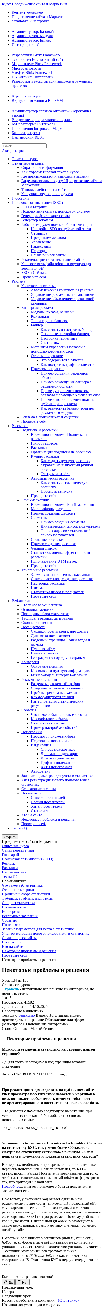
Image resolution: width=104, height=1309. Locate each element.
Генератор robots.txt (37, 220)
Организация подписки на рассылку (61, 452)
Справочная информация (42, 168)
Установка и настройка (31, 21)
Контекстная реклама (38, 286)
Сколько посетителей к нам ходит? (59, 631)
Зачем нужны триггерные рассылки (60, 574)
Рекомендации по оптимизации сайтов (53, 259)
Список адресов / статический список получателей (65, 533)
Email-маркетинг (35, 500)
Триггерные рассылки (39, 570)
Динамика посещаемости (52, 636)
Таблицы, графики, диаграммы (47, 618)
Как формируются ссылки (52, 697)
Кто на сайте (31, 815)
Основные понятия (47, 666)
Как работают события (49, 719)
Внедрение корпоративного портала (42, 120)
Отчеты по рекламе (47, 356)
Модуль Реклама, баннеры (52, 312)
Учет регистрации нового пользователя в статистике (45, 933)
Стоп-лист (39, 811)
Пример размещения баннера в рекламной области (66, 384)
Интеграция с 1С (26, 45)
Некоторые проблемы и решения (48, 819)
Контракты (40, 316)
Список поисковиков (58, 749)
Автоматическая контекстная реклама (62, 290)
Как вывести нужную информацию (60, 671)
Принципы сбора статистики (45, 614)
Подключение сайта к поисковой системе (55, 211)
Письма (37, 587)
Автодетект (40, 771)
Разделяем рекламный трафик (55, 684)
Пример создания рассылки (53, 544)
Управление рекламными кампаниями (62, 294)
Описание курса (25, 159)
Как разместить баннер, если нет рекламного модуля (68, 410)
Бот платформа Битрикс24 (33, 124)
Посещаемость (33, 627)
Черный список (44, 548)
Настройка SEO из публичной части (61, 229)
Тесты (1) (19, 828)
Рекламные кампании (39, 679)
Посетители (31, 793)
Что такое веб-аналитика (41, 605)
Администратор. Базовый (33, 31)
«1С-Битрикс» (67, 1300)
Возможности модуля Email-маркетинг (63, 504)
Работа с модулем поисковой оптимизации (56, 224)
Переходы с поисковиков (51, 741)
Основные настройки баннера (65, 334)
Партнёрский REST (28, 137)
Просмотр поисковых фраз (53, 736)
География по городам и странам (58, 657)
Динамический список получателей (70, 526)
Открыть (10, 837)
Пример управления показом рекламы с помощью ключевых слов (71, 393)
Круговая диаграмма (58, 758)
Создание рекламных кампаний (57, 688)
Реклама (18, 281)
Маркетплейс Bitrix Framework (37, 64)
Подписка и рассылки (39, 430)
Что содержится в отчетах (62, 360)
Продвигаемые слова (48, 238)
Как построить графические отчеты (70, 364)
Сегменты (39, 517)
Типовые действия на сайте (44, 189)
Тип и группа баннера (49, 321)
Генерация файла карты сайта (45, 216)
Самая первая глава (28, 163)
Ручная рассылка (45, 456)
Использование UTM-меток (54, 561)
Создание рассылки (47, 539)
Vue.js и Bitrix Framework (32, 72)
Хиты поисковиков (56, 767)
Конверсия (30, 662)
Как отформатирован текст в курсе (50, 172)
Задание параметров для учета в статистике (57, 776)
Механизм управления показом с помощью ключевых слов (58, 349)
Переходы (39, 251)
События (28, 710)
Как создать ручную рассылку (65, 461)
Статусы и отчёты (55, 474)
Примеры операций (47, 369)
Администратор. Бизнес (31, 40)
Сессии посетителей (48, 802)
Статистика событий (48, 723)
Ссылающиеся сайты (48, 255)
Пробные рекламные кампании (57, 692)
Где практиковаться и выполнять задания (55, 176)
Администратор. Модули (32, 36)
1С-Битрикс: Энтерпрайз (32, 77)
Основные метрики (37, 609)
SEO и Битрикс (34, 207)
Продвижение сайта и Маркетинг (39, 17)
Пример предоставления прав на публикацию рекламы (68, 401)
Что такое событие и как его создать (60, 714)
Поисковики (31, 732)
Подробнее (11, 1186)
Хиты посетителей (46, 806)
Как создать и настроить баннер (67, 329)
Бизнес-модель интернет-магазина (59, 675)
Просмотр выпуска (56, 491)
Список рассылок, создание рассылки (62, 579)
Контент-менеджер (27, 12)
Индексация (41, 246)
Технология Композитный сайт (37, 59)
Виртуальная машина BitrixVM (37, 100)
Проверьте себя (33, 277)
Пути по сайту (43, 649)
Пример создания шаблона (53, 513)
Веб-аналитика (24, 601)
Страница (39, 233)
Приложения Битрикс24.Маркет (38, 128)
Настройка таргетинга (59, 338)
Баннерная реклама (37, 307)
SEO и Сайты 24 (35, 273)
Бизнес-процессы (26, 133)
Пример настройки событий (54, 727)
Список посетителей (48, 797)
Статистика (50, 342)
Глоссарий (20, 198)
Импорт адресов (44, 443)
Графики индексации (58, 762)
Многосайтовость (26, 68)
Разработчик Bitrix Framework (36, 55)
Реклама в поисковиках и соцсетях (50, 417)
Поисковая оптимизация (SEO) (37, 203)
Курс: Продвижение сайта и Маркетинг (34, 4)
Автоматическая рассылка (52, 478)
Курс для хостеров (27, 96)
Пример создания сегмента (63, 522)
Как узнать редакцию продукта (47, 194)
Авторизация (13, 150)
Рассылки (20, 426)
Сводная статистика (37, 622)
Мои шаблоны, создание (51, 509)
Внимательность (44, 653)
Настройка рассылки (48, 583)
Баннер (37, 325)
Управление (41, 242)
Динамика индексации (59, 754)
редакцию (26, 1015)
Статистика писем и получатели (57, 592)
